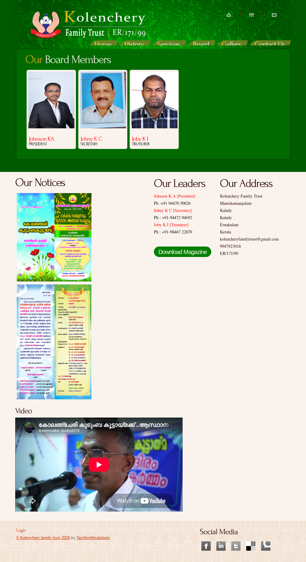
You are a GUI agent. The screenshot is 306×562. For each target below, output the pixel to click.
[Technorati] (266, 538)
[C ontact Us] (270, 45)
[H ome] (102, 45)
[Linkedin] (221, 538)
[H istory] (134, 45)
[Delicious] (251, 538)
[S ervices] (168, 45)
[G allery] (232, 45)
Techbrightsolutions (93, 537)
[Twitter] (236, 538)
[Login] (21, 529)
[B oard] (201, 45)
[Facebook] (206, 538)
